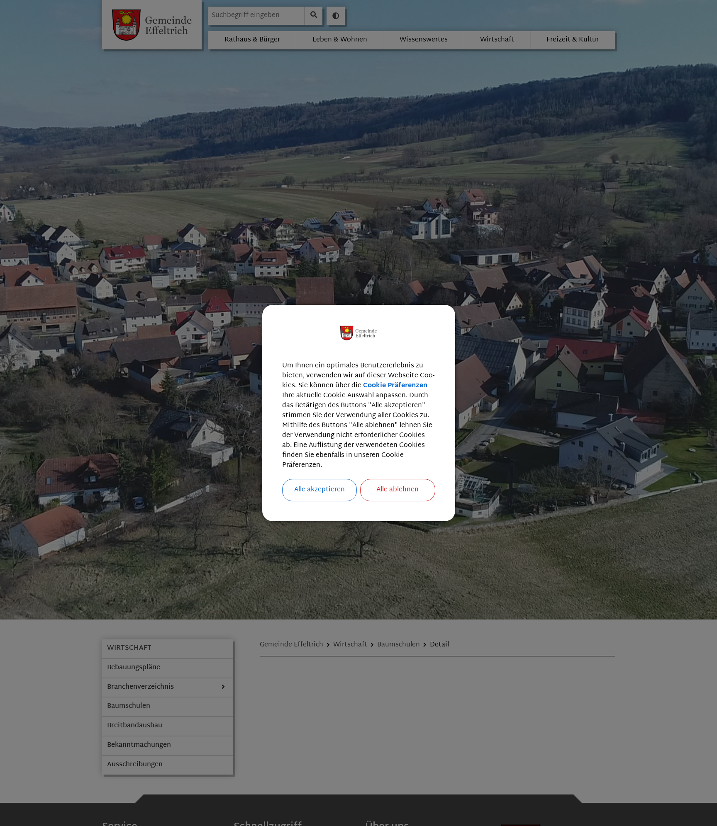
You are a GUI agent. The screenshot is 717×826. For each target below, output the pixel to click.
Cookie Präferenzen (395, 386)
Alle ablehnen (397, 490)
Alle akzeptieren (319, 490)
